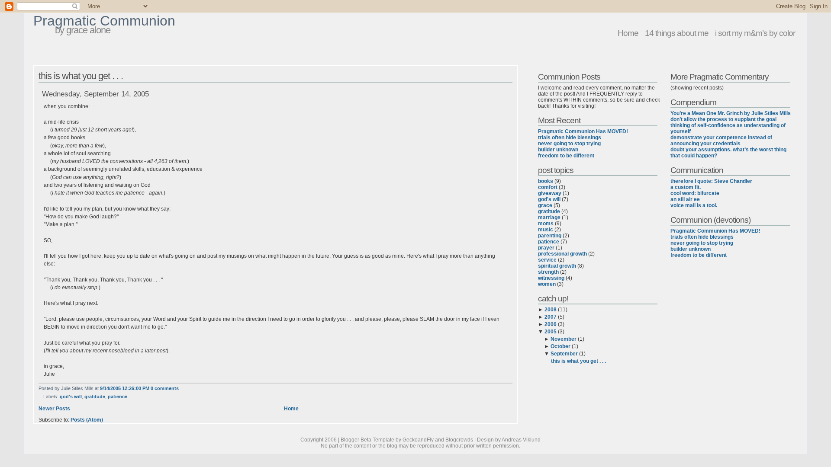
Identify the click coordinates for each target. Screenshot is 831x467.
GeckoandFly (418, 440)
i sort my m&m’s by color (755, 33)
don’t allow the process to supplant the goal (723, 119)
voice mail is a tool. (693, 205)
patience (117, 396)
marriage (549, 217)
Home (628, 33)
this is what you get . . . (81, 75)
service (547, 260)
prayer (546, 248)
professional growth (562, 254)
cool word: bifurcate (694, 193)
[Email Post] (180, 388)
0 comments (165, 388)
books (545, 181)
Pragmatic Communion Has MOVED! (583, 131)
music (545, 230)
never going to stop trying (569, 144)
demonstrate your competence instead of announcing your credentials (721, 140)
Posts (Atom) (87, 420)
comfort (547, 187)
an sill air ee (685, 199)
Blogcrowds (459, 440)
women (547, 284)
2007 (550, 317)
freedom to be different (566, 156)
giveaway (549, 193)
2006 (550, 324)
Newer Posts (54, 409)
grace (545, 205)
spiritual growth (557, 266)
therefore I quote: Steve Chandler (711, 181)
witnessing (551, 278)
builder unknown (558, 150)
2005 (550, 332)
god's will (71, 396)
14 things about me (677, 33)
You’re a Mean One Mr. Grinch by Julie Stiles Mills (730, 113)
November (564, 339)
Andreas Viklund (521, 440)
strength (548, 272)
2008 (550, 310)
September (564, 354)
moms (546, 224)
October (560, 346)
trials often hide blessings (569, 137)
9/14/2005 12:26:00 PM (124, 388)
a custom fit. (685, 187)
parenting (549, 236)
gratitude (94, 396)
